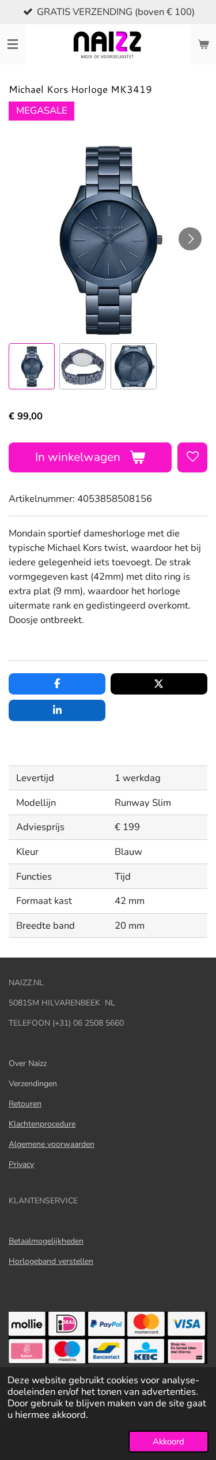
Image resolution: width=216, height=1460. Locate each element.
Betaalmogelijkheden (46, 1241)
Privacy (21, 1164)
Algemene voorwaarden (51, 1144)
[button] (32, 366)
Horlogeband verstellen (51, 1261)
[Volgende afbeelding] (190, 238)
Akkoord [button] (168, 1441)
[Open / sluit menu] (12, 44)
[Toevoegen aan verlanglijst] (192, 457)
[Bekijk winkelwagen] (203, 44)
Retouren (25, 1103)
